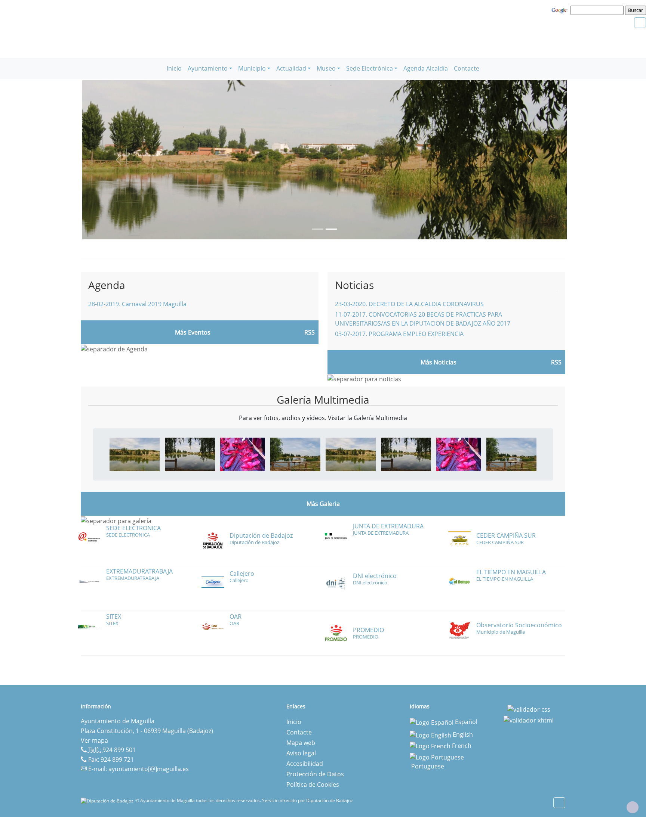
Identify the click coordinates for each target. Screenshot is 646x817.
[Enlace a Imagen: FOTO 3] (295, 454)
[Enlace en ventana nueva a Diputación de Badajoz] (108, 800)
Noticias (354, 285)
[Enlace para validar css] (528, 709)
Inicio (174, 68)
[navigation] (598, 10)
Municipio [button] (252, 68)
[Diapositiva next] (530, 159)
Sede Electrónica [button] (369, 68)
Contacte (466, 68)
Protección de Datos (315, 774)
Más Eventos (192, 332)
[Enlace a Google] (560, 10)
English (462, 734)
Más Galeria (323, 504)
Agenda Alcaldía (425, 68)
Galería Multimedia (323, 399)
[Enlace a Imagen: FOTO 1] (135, 454)
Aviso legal (301, 753)
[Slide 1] (331, 229)
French (460, 746)
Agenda (106, 285)
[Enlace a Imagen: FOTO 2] (190, 454)
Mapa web (300, 743)
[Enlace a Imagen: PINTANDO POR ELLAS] (242, 454)
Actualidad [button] (291, 68)
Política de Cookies (312, 784)
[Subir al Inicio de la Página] (633, 807)
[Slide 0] (317, 229)
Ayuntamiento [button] (208, 68)
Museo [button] (326, 68)
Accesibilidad (304, 763)
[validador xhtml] (529, 720)
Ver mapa (94, 740)
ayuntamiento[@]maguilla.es (148, 769)
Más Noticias (438, 362)
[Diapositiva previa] (118, 159)
